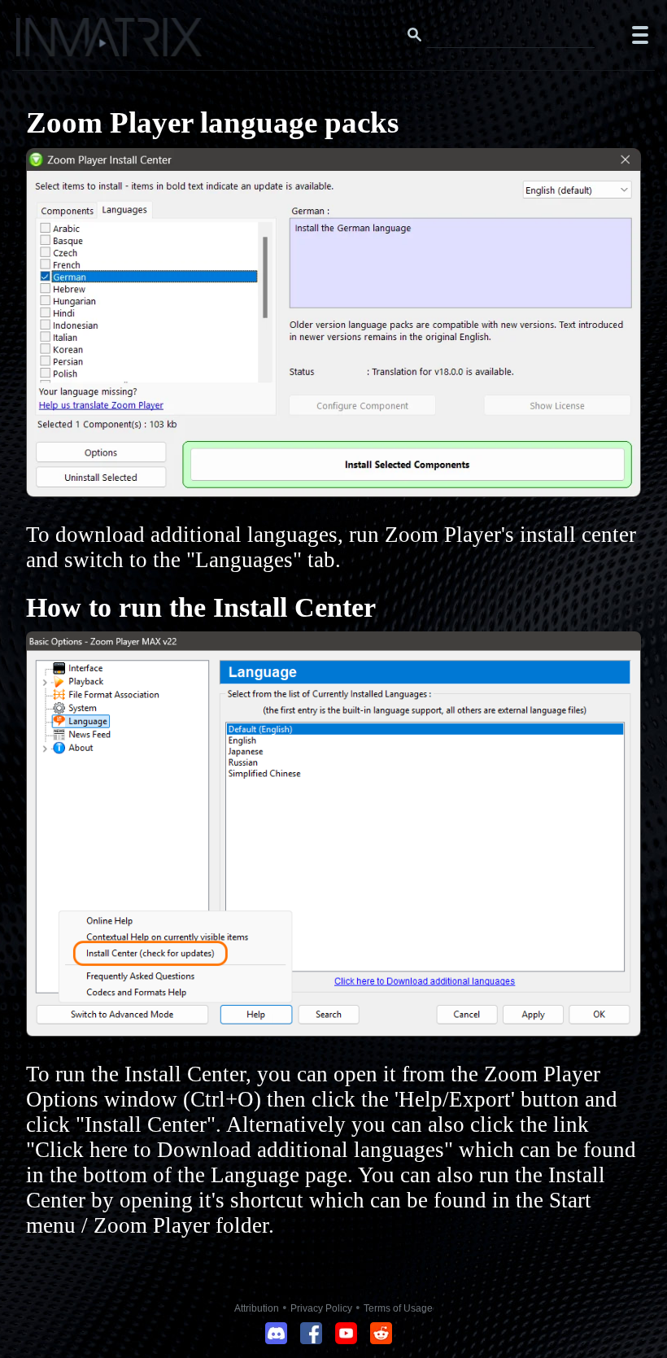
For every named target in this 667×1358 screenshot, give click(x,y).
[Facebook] (311, 1340)
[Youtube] (346, 1340)
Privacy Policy (321, 1308)
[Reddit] (381, 1340)
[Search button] (415, 35)
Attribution (256, 1308)
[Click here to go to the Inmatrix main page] (45, 43)
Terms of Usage (398, 1308)
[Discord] (276, 1340)
